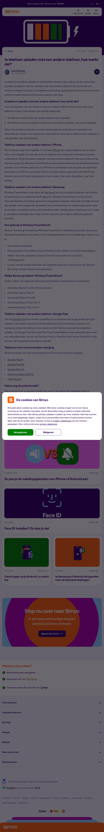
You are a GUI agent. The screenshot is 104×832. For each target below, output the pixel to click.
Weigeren (48, 432)
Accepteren (20, 432)
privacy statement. (48, 424)
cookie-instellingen (62, 421)
